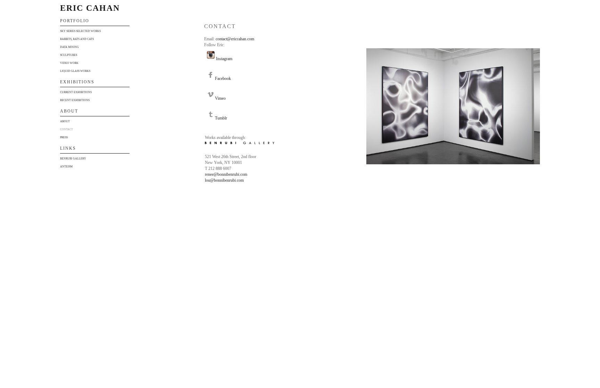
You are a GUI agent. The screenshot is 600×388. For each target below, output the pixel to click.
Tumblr (221, 118)
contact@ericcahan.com (235, 38)
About (65, 121)
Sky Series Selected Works (80, 31)
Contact (66, 129)
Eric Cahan (90, 8)
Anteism (66, 166)
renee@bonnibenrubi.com (226, 174)
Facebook (223, 78)
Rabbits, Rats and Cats (77, 39)
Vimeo (220, 98)
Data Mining (69, 47)
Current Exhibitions (76, 92)
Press (64, 137)
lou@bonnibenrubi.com (224, 180)
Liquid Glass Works (75, 71)
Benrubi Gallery (73, 158)
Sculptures (68, 55)
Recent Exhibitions (75, 100)
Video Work (69, 63)
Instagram (224, 58)
